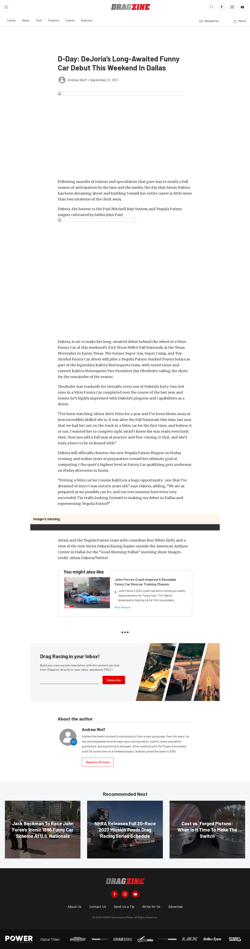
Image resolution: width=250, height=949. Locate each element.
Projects (53, 20)
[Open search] (211, 6)
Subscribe (114, 680)
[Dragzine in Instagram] (125, 894)
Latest (11, 20)
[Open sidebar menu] (6, 6)
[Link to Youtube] (242, 7)
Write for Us (151, 906)
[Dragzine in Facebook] (114, 894)
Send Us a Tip (124, 906)
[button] (125, 133)
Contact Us (97, 906)
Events (70, 20)
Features (86, 20)
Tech (39, 20)
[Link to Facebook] (221, 7)
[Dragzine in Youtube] (135, 894)
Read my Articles (98, 762)
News (25, 20)
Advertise (175, 906)
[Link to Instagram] (232, 7)
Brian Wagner (122, 607)
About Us (74, 906)
